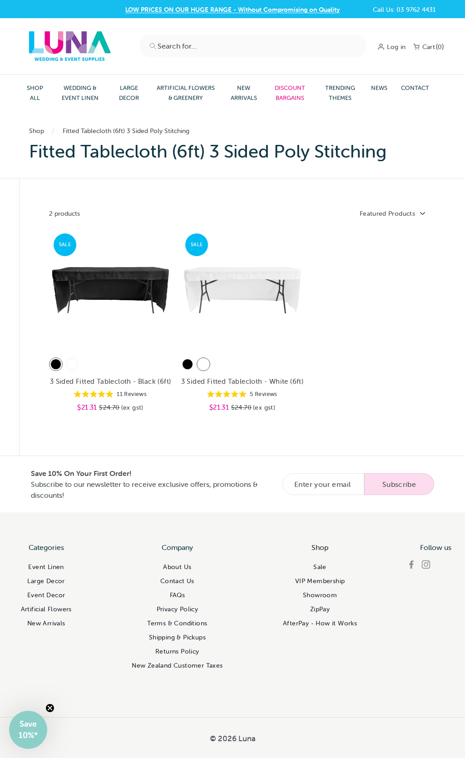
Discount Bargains (290, 93)
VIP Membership (320, 581)
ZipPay (320, 609)
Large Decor (129, 93)
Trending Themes (340, 93)
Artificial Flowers (46, 609)
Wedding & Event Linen (80, 93)
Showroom (320, 595)
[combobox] (252, 46)
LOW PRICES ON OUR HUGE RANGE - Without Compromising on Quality (232, 9)
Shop (36, 131)
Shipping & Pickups (177, 637)
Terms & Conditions (177, 623)
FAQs (177, 595)
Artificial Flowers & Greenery (186, 93)
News (379, 88)
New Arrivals (244, 93)
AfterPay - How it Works (320, 623)
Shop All (35, 93)
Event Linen (46, 567)
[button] (28, 730)
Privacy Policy (177, 609)
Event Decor (46, 595)
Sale (319, 567)
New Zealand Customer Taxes (177, 665)
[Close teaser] (49, 708)
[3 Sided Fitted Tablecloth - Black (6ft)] (55, 364)
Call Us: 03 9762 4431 (404, 9)
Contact (415, 88)
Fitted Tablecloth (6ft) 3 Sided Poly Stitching (126, 131)
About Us (177, 567)
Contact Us (177, 581)
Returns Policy (177, 651)
